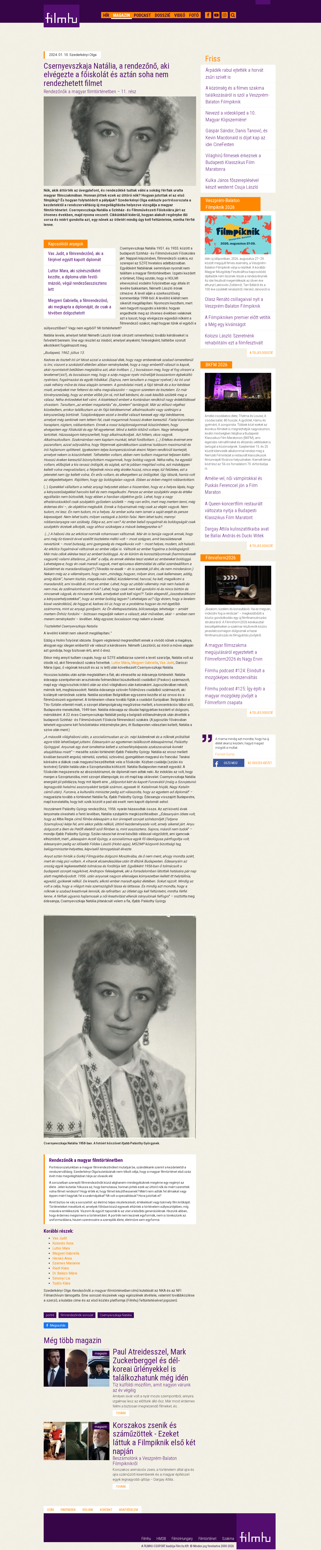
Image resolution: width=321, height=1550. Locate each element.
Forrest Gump (225, 754)
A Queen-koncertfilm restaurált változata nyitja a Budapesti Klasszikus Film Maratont (233, 510)
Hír (106, 15)
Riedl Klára (60, 1268)
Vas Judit (167, 663)
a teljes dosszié (261, 352)
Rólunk (88, 1510)
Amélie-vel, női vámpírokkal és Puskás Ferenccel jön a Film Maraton (233, 485)
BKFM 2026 (216, 364)
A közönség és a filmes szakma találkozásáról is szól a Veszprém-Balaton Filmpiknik (237, 95)
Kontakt (106, 1510)
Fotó (194, 15)
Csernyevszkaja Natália (116, 1315)
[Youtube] (216, 15)
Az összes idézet (260, 763)
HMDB (161, 1538)
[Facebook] (208, 15)
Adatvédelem (128, 1510)
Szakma (228, 1538)
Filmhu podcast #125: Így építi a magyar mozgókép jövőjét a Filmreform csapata (235, 695)
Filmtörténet (207, 1538)
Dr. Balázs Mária (64, 1273)
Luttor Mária (120, 663)
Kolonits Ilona (62, 1243)
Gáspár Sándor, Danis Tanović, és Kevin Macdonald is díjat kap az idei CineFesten (236, 137)
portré (50, 1315)
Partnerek (68, 1510)
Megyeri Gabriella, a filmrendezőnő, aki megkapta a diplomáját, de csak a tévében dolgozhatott (79, 307)
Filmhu (146, 1538)
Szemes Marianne (66, 1263)
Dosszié (162, 15)
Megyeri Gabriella (144, 663)
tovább (121, 1413)
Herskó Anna (62, 1258)
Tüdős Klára (61, 1283)
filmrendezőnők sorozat (77, 1315)
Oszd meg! (231, 763)
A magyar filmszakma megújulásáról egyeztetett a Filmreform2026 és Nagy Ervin (233, 652)
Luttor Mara (61, 1248)
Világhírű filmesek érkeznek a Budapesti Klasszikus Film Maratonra (233, 162)
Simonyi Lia (61, 1278)
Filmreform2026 (220, 557)
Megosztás (57, 1325)
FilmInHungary (182, 1538)
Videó (179, 15)
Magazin (121, 15)
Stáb (50, 1510)
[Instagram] (224, 15)
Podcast (142, 15)
